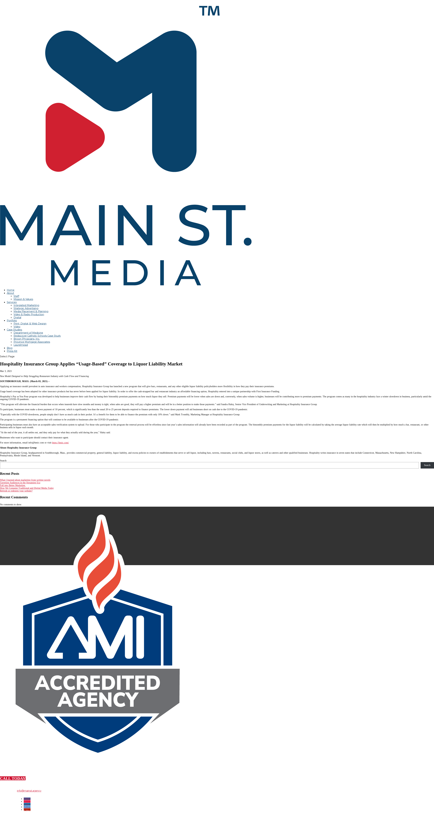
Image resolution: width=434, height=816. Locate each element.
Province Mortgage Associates (32, 341)
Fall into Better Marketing (13, 485)
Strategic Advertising (26, 308)
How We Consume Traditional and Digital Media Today (27, 488)
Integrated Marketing (26, 305)
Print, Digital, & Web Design (30, 323)
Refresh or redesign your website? (16, 491)
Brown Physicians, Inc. (27, 338)
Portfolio (12, 320)
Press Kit (12, 351)
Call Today (13, 778)
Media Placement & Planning (31, 311)
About (10, 293)
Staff (16, 296)
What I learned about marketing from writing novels (25, 480)
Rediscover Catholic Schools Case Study (37, 335)
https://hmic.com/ (60, 442)
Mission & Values (23, 299)
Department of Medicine (28, 332)
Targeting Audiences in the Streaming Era (20, 482)
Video (17, 326)
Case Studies (14, 329)
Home (10, 290)
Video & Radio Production (29, 314)
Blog (9, 348)
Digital (17, 317)
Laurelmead (21, 344)
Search (3, 460)
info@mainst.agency (29, 790)
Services (12, 302)
